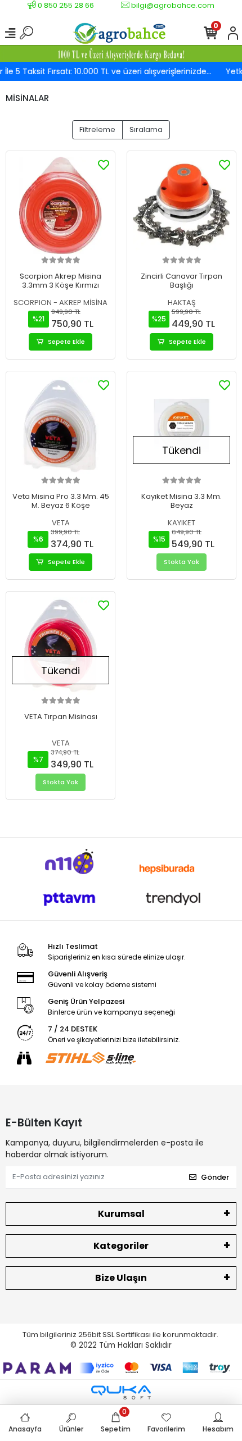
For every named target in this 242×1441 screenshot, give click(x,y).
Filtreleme (97, 129)
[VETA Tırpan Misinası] (60, 645)
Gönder (215, 1177)
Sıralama (146, 129)
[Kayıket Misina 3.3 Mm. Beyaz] (181, 425)
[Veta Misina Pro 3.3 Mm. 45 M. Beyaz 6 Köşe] (60, 425)
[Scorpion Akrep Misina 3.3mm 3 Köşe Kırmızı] (60, 205)
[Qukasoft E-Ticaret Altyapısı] (121, 1392)
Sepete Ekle (66, 341)
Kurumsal (121, 1213)
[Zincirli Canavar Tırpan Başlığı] (181, 205)
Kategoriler (121, 1245)
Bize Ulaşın (121, 1277)
